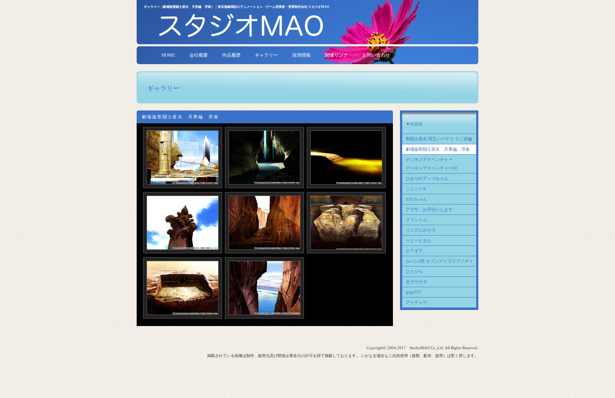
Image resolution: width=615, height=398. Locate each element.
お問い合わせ (376, 55)
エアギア (414, 250)
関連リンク (336, 55)
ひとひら (414, 271)
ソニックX (416, 188)
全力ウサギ (416, 281)
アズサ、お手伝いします (429, 209)
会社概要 (198, 55)
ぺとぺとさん (418, 240)
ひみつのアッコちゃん (427, 178)
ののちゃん (416, 199)
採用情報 (301, 55)
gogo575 (413, 292)
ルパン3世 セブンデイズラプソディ (439, 261)
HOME (168, 55)
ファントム (416, 219)
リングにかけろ (421, 230)
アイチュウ (416, 302)
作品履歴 (231, 55)
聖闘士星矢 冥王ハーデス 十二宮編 (439, 138)
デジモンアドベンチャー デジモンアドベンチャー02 (431, 164)
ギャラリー (266, 55)
